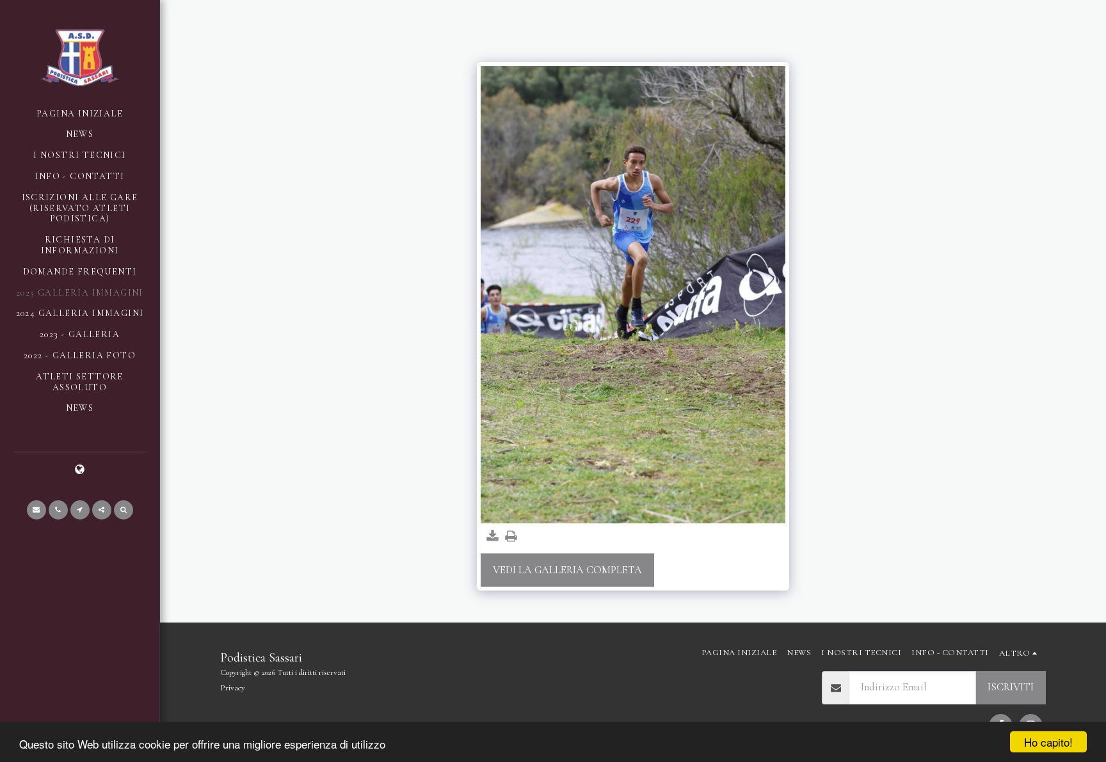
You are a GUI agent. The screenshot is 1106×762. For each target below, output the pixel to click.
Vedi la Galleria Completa (567, 570)
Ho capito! (1048, 742)
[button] (36, 510)
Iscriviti (1011, 687)
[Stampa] (511, 537)
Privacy (232, 688)
